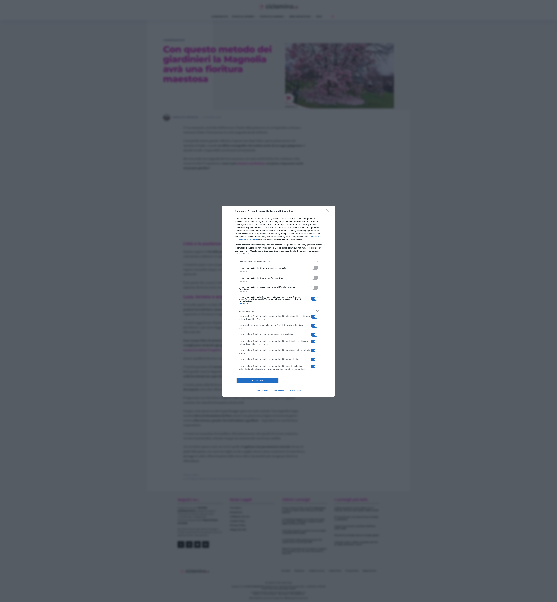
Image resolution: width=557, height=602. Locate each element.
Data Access (278, 391)
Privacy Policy (295, 391)
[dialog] (278, 301)
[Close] (328, 211)
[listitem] (278, 261)
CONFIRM (257, 380)
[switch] (314, 268)
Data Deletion (262, 391)
